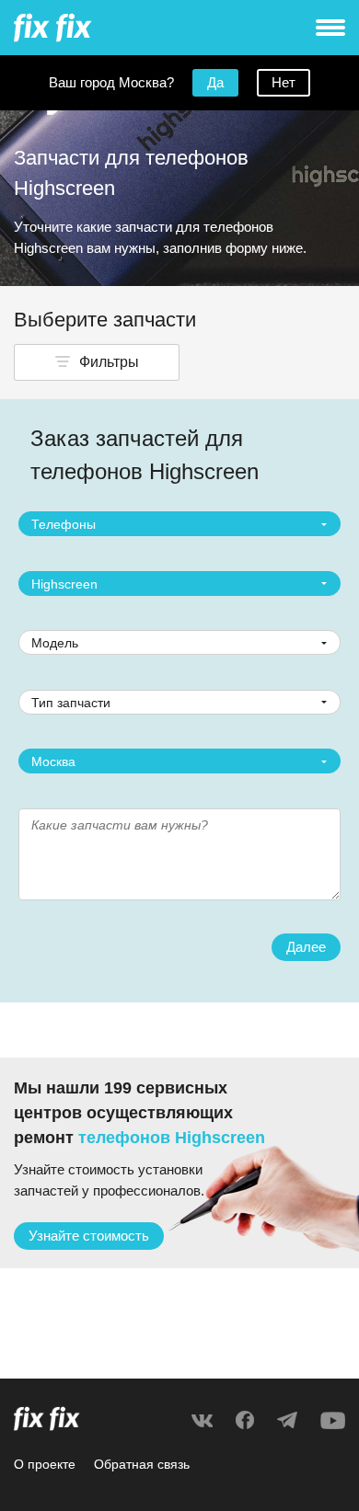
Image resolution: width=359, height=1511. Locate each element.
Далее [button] (306, 947)
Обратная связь (142, 1464)
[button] (97, 362)
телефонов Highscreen (171, 1137)
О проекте (44, 1464)
